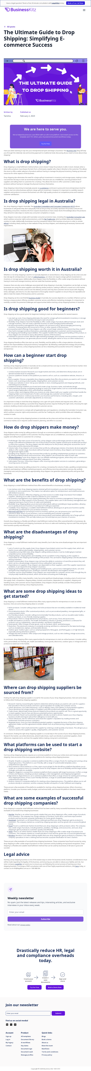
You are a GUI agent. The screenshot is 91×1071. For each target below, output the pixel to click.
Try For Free (45, 144)
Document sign (26, 1049)
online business (39, 277)
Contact (8, 1046)
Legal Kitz (18, 864)
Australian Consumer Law (75, 217)
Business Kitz (71, 151)
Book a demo (46, 1039)
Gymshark (12, 820)
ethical (6, 223)
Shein (11, 831)
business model (34, 298)
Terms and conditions (50, 1052)
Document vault (27, 1052)
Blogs (44, 1036)
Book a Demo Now (54, 987)
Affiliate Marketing (15, 457)
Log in (8, 1039)
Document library (27, 1039)
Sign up (8, 1036)
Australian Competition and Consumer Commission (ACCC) (54, 206)
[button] (84, 10)
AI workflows (25, 1043)
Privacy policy (47, 1055)
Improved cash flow (16, 511)
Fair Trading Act (49, 219)
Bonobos (12, 835)
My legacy (9, 1043)
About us (45, 1043)
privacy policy (25, 925)
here (77, 866)
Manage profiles (27, 1055)
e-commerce (44, 188)
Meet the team (47, 1046)
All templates (26, 1036)
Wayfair (11, 814)
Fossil (11, 826)
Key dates (24, 1046)
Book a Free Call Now (75, 3)
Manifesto (45, 1049)
